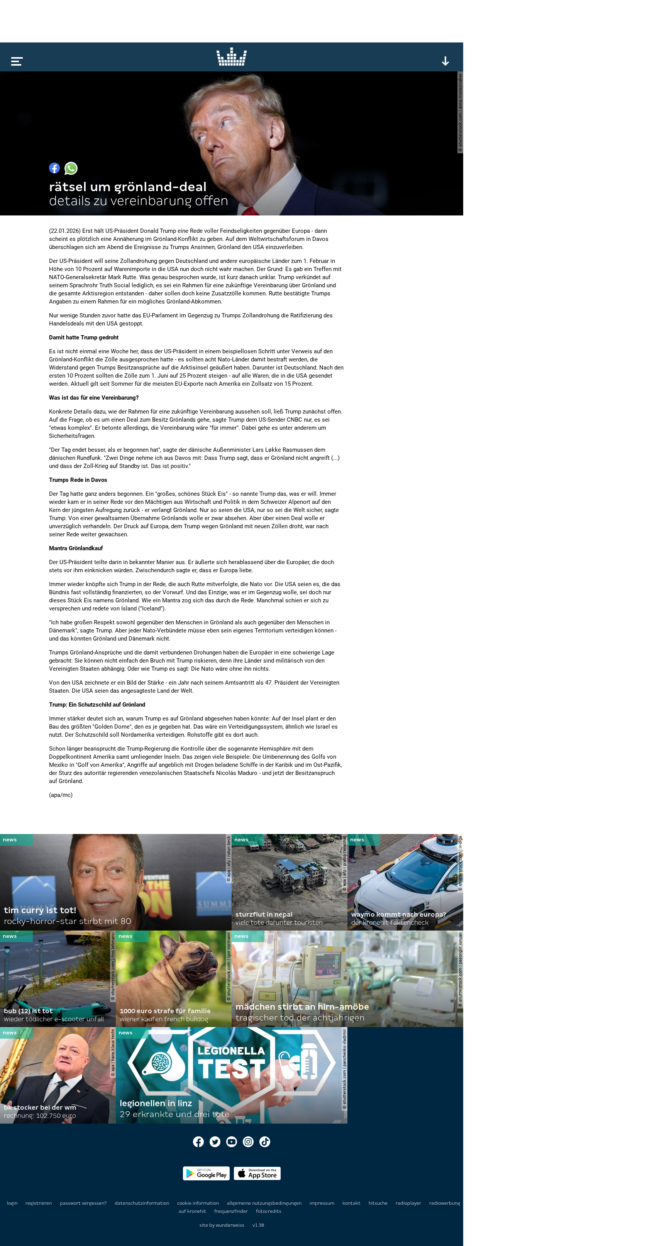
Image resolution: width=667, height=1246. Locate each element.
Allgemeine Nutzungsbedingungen (265, 1203)
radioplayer (409, 1203)
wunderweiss (230, 1225)
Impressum (322, 1203)
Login (12, 1203)
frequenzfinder (231, 1211)
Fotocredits (268, 1211)
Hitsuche (379, 1203)
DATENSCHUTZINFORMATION (142, 1203)
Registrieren (38, 1203)
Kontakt (352, 1203)
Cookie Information (198, 1203)
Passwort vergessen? (83, 1203)
